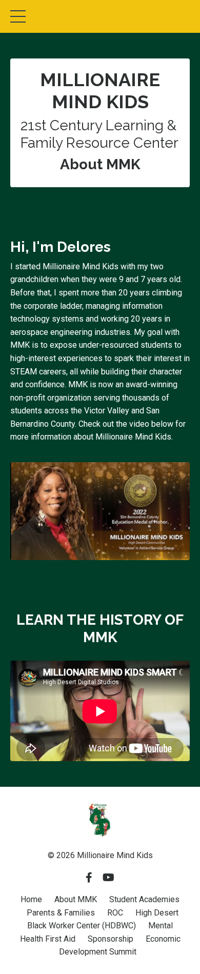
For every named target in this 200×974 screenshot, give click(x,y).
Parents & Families (61, 913)
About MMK (75, 899)
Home (31, 899)
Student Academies (144, 899)
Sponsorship (110, 939)
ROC (115, 913)
